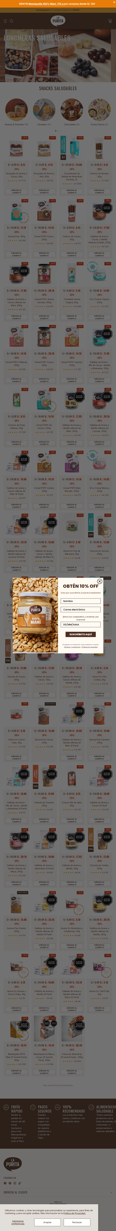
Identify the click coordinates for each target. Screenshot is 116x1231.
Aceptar (48, 1222)
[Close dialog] (99, 581)
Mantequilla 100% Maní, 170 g (46, 3)
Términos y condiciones (72, 647)
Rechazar (77, 1222)
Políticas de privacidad (90, 647)
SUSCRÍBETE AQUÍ (80, 634)
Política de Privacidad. (74, 1213)
